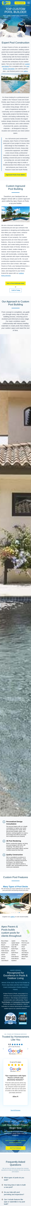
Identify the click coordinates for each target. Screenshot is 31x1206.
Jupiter (13, 941)
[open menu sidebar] (28, 3)
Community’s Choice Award (21, 1002)
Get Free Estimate (15, 1148)
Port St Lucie (25, 943)
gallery (26, 71)
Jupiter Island (15, 943)
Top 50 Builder (6, 1002)
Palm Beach (15, 956)
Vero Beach (25, 952)
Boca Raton (4, 941)
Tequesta (24, 950)
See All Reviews (15, 1110)
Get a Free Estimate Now (15, 283)
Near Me (13, 946)
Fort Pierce (4, 948)
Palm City (24, 941)
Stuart (23, 948)
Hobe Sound (5, 950)
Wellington (25, 954)
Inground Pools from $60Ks (15, 175)
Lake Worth (14, 945)
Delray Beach (5, 946)
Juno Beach (4, 960)
